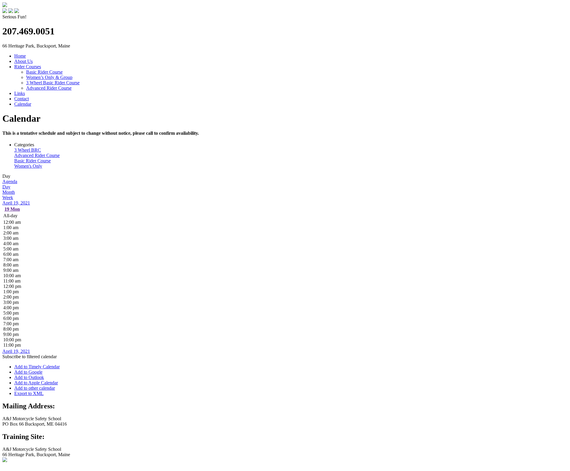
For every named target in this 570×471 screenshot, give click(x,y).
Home (20, 55)
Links (19, 93)
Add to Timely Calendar (37, 366)
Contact (21, 98)
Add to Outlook (29, 377)
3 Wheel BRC (27, 150)
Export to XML (29, 393)
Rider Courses (27, 66)
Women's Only (28, 166)
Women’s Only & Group (49, 77)
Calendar (22, 104)
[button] (29, 356)
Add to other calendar (34, 388)
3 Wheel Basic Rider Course (53, 82)
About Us (23, 61)
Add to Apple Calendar (36, 382)
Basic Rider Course (44, 71)
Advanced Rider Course (49, 88)
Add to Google (28, 372)
